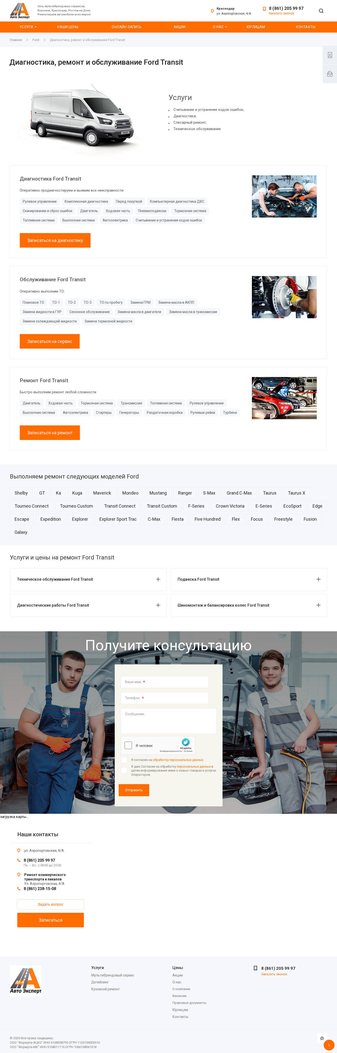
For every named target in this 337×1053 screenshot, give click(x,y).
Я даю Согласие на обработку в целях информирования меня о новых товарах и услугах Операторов (173, 770)
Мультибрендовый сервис (112, 975)
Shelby (21, 493)
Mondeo (130, 493)
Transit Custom (162, 506)
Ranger (185, 493)
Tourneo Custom (76, 506)
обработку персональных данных (178, 760)
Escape (22, 519)
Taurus (270, 493)
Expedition (50, 519)
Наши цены (67, 27)
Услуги (26, 27)
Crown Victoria (230, 506)
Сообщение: (135, 714)
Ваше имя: (135, 682)
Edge (317, 506)
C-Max (154, 519)
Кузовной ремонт (105, 989)
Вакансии (179, 996)
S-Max (209, 493)
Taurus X (296, 493)
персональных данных (194, 766)
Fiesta (178, 519)
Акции (180, 27)
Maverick (102, 493)
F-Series (196, 506)
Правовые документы (189, 1003)
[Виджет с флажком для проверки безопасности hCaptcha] (158, 745)
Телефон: (134, 698)
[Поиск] (321, 11)
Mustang (158, 493)
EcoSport (292, 506)
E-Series (264, 506)
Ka (58, 493)
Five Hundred (208, 519)
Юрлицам (256, 27)
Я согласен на (167, 760)
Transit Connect (119, 506)
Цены (177, 967)
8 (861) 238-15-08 (40, 888)
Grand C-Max (239, 493)
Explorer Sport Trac (118, 519)
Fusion (310, 519)
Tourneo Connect (32, 506)
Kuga (77, 493)
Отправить (134, 790)
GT (42, 493)
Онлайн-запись (127, 27)
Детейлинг (100, 982)
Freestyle (283, 519)
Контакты (305, 27)
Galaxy (21, 532)
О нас (218, 27)
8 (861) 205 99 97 (286, 8)
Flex (236, 519)
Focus (257, 519)
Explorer (80, 519)
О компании (181, 989)
